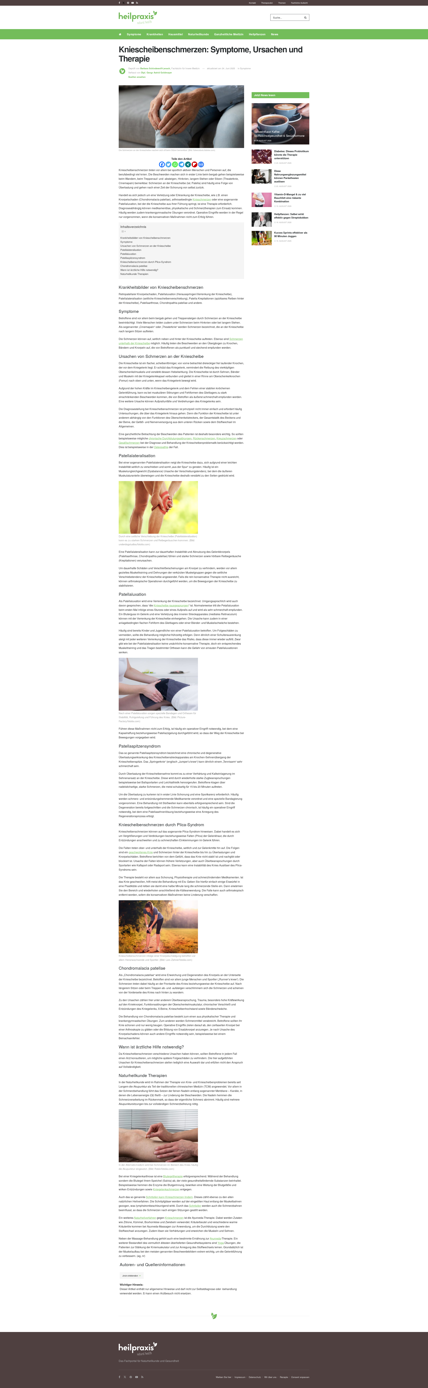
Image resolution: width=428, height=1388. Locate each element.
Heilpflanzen (257, 34)
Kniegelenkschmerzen (166, 1189)
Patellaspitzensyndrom (132, 258)
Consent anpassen (300, 1377)
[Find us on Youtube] (132, 3)
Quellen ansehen (137, 76)
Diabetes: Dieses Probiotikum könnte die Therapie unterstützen (291, 154)
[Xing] (188, 164)
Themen (282, 2)
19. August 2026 (283, 206)
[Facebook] (162, 164)
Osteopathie (161, 447)
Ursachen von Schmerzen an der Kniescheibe (145, 245)
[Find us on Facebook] (119, 3)
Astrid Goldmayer (156, 72)
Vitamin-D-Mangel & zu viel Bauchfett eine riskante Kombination (290, 197)
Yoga (221, 1243)
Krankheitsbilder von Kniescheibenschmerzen (145, 237)
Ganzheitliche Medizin (229, 34)
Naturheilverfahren (145, 1218)
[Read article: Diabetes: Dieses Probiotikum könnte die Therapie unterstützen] (262, 156)
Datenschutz (255, 1377)
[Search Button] (306, 17)
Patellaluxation (128, 253)
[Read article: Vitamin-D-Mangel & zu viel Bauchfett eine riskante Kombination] (262, 200)
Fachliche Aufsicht (299, 2)
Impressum (240, 1377)
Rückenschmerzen (204, 438)
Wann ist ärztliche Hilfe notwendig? (139, 270)
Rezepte (284, 1377)
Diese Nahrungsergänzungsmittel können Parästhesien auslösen (290, 176)
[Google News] (201, 164)
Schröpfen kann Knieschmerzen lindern (169, 1197)
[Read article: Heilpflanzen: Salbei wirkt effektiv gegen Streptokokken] (262, 219)
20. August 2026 (263, 140)
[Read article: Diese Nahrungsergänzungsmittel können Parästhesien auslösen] (262, 176)
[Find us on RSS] (137, 3)
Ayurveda (215, 1238)
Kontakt (252, 2)
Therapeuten (267, 2)
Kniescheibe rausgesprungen (171, 605)
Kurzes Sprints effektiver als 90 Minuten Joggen (290, 234)
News (274, 34)
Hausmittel (175, 34)
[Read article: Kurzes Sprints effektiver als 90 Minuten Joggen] (262, 238)
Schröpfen (195, 1206)
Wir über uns (270, 1377)
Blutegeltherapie (173, 1176)
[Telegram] (181, 164)
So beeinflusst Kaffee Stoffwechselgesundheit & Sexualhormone (279, 133)
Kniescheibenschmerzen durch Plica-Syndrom (145, 262)
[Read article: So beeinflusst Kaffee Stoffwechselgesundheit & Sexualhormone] (280, 123)
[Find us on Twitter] (123, 3)
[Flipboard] (194, 164)
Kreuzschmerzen (227, 438)
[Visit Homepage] (138, 17)
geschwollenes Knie (141, 852)
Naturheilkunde (198, 34)
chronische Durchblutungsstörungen (170, 438)
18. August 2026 (283, 222)
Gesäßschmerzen (129, 443)
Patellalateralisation (130, 249)
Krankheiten (155, 34)
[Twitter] (168, 164)
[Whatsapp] (175, 164)
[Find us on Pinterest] (128, 3)
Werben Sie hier (223, 1377)
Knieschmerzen (202, 199)
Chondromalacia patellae (133, 266)
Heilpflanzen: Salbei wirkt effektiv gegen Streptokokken (291, 215)
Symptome (134, 34)
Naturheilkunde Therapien (134, 274)
